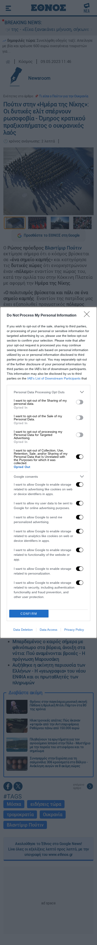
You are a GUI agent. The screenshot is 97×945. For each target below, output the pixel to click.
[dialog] (48, 472)
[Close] (88, 315)
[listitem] (48, 392)
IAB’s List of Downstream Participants (54, 378)
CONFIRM (29, 613)
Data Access (48, 629)
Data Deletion (23, 629)
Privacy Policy (74, 629)
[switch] (79, 402)
